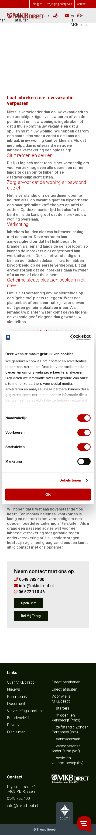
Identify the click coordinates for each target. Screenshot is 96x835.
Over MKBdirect (20, 682)
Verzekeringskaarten (24, 710)
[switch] (84, 432)
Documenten (18, 703)
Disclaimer (16, 732)
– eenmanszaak (65, 739)
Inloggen (37, 4)
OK (48, 494)
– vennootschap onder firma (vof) (66, 748)
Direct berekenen (65, 682)
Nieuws (13, 689)
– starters (60, 708)
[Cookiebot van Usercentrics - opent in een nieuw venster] (70, 337)
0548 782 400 (18, 798)
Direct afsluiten (21, 18)
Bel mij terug (31, 616)
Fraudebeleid (18, 717)
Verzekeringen (49, 16)
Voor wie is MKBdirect (79, 20)
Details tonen (70, 480)
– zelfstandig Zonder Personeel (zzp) (69, 729)
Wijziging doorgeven (59, 4)
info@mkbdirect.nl (22, 805)
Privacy (13, 724)
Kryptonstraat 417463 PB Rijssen (21, 789)
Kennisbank (17, 696)
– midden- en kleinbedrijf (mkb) (65, 717)
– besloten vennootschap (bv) (67, 760)
